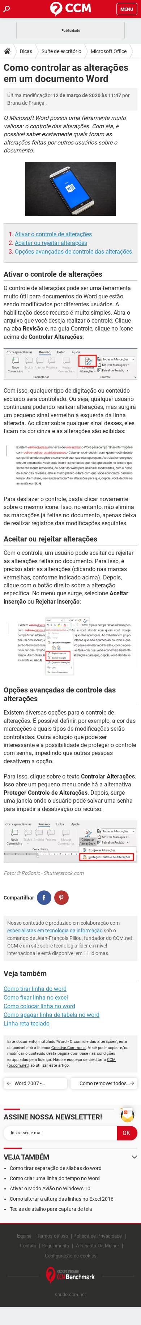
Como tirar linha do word (35, 988)
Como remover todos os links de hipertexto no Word (103, 1084)
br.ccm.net (18, 1065)
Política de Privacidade (97, 1236)
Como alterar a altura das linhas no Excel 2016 (62, 1199)
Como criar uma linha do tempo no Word (55, 1178)
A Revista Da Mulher (97, 1245)
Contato (28, 1245)
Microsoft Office (109, 51)
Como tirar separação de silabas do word (56, 1168)
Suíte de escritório (61, 51)
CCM (111, 1059)
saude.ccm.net (70, 1294)
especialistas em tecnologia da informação (55, 930)
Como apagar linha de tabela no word (51, 1014)
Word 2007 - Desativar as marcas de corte (37, 1084)
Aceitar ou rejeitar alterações (51, 242)
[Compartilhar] (44, 897)
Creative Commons (68, 1047)
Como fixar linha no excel (36, 997)
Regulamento (55, 1245)
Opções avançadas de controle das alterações (73, 251)
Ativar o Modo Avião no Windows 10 (50, 1188)
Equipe (24, 1236)
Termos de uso (52, 1236)
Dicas (26, 51)
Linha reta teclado (27, 1023)
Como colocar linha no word (39, 1006)
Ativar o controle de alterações (53, 234)
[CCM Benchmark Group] (70, 1276)
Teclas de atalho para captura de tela (51, 1209)
